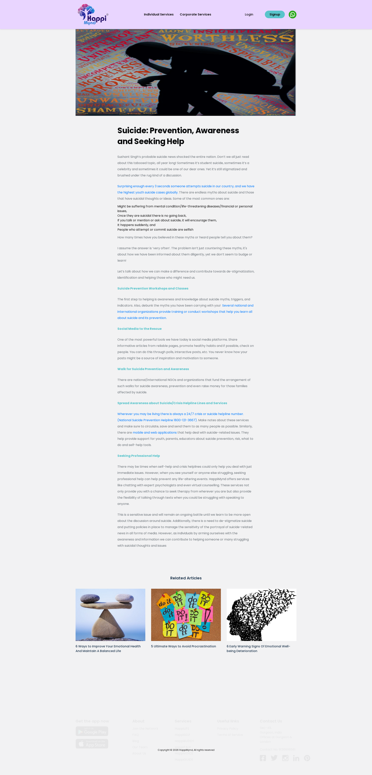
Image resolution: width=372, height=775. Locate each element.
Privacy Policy (227, 710)
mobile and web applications (155, 432)
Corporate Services (195, 14)
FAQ (135, 716)
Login (249, 14)
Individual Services (159, 14)
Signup (275, 14)
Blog (135, 722)
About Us (139, 735)
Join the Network (145, 710)
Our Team (140, 729)
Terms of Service (230, 716)
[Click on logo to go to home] (93, 14)
